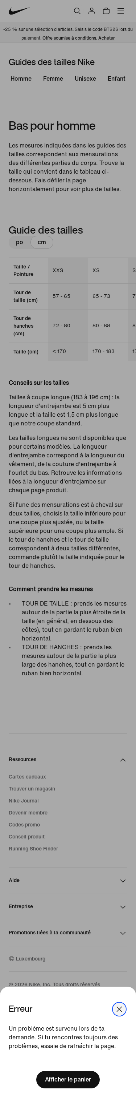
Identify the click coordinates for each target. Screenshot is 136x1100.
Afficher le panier (68, 1079)
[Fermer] (119, 1009)
